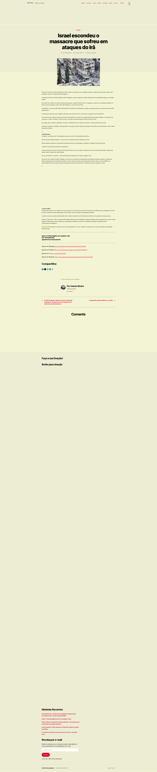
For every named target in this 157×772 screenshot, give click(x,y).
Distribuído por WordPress (62, 768)
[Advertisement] (78, 15)
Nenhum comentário (91, 52)
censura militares (66, 279)
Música (99, 3)
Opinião (83, 3)
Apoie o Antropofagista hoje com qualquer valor (56, 719)
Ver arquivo (70, 291)
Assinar (46, 755)
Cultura (94, 3)
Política (122, 3)
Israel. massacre (75, 279)
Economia (88, 3)
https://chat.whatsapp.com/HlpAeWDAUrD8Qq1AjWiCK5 (70, 246)
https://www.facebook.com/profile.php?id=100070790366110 (71, 250)
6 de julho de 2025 (79, 52)
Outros (115, 3)
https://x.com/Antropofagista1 (58, 253)
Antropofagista (50, 768)
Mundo (110, 3)
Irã (71, 279)
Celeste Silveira (67, 52)
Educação (105, 3)
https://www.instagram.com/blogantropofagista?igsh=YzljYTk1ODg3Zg (74, 257)
